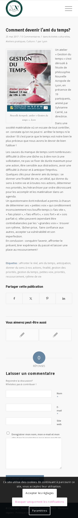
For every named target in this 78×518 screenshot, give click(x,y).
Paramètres (39, 510)
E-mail (59, 410)
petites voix (46, 272)
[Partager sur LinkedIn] (64, 298)
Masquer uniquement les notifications (39, 502)
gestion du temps (27, 272)
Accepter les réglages (40, 493)
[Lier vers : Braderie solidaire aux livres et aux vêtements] (22, 335)
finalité (47, 267)
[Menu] (66, 8)
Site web (59, 422)
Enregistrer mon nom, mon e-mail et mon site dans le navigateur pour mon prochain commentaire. (36, 438)
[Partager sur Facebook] (14, 298)
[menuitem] (66, 8)
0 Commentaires (31, 36)
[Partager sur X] (31, 298)
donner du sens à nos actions (23, 267)
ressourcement (15, 276)
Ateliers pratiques (15, 41)
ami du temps (47, 263)
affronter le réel (28, 263)
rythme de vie (33, 276)
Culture (30, 41)
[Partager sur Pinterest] (47, 298)
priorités (59, 272)
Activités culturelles (59, 36)
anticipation (64, 263)
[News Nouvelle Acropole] (32, 8)
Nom (59, 395)
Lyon (44, 41)
